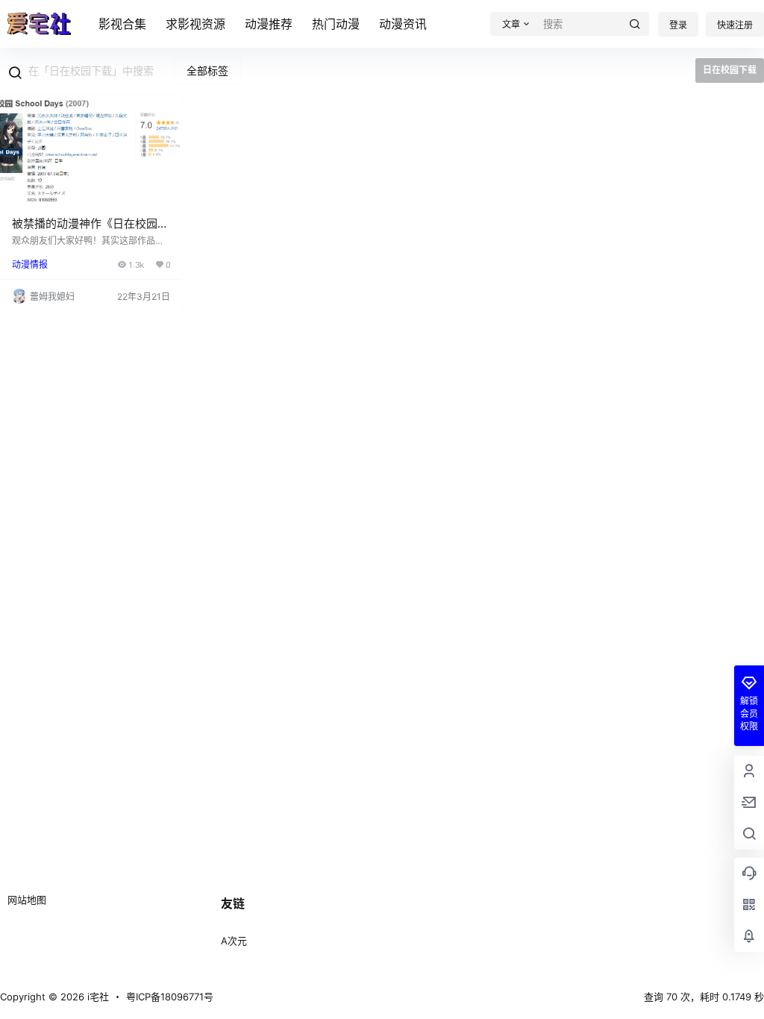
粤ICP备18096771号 (169, 997)
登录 (678, 25)
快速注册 (735, 25)
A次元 (234, 941)
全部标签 (207, 70)
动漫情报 (30, 264)
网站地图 (26, 900)
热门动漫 (336, 23)
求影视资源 (195, 23)
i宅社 (96, 997)
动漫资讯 (403, 23)
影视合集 (122, 23)
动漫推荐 (268, 23)
